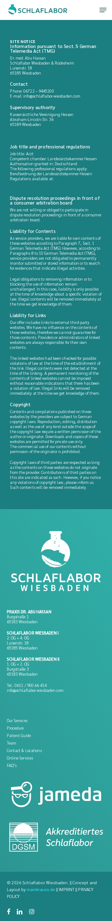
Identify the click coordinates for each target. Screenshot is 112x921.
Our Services (17, 720)
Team (11, 742)
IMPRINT (66, 889)
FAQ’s (12, 765)
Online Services (20, 757)
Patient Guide (19, 735)
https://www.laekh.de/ (74, 178)
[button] (103, 10)
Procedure (15, 728)
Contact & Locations (24, 750)
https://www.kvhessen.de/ (32, 135)
